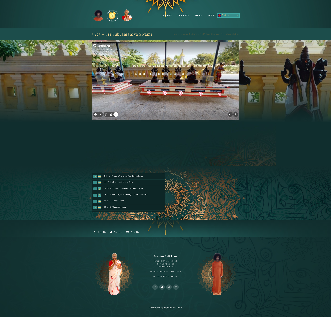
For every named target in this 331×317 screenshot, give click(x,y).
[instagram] (169, 287)
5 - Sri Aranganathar (114, 201)
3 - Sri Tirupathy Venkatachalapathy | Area (123, 188)
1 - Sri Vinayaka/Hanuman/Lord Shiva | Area (123, 176)
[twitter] (162, 287)
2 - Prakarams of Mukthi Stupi (118, 182)
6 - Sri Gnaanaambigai (115, 207)
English (225, 15)
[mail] (176, 287)
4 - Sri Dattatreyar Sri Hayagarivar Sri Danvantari (126, 194)
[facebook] (155, 287)
